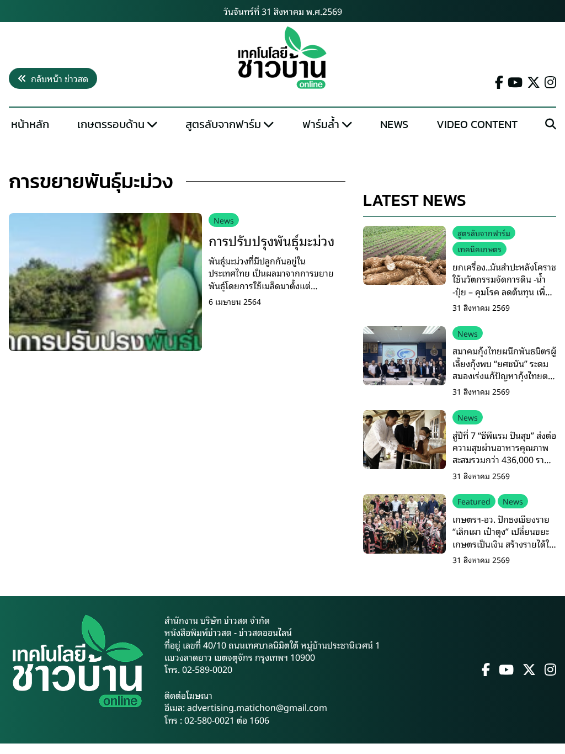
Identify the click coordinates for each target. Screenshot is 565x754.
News (394, 124)
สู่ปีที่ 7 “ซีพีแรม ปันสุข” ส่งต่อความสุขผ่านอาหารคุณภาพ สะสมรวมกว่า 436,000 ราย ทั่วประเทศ (504, 453)
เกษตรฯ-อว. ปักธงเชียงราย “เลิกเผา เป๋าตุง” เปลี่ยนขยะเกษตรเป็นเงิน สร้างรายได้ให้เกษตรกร (503, 537)
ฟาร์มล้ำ (320, 124)
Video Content (477, 124)
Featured (474, 501)
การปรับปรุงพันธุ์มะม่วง (271, 240)
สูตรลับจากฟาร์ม (223, 124)
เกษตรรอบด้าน (111, 124)
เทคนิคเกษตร (479, 248)
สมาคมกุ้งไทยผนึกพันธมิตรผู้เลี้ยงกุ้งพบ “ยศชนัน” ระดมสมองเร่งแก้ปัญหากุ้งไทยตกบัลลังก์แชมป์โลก (504, 369)
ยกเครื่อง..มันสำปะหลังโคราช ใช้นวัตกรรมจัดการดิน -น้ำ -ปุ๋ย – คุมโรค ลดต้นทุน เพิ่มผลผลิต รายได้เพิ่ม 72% (504, 285)
